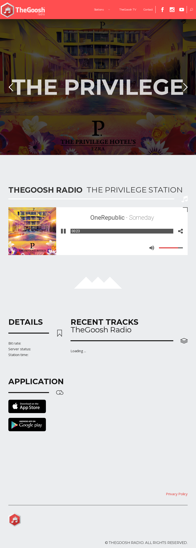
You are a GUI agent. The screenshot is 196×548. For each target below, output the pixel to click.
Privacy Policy (177, 493)
